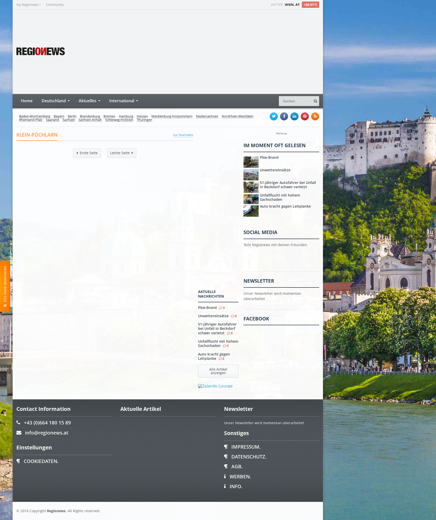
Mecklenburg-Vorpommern (172, 116)
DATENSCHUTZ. (248, 456)
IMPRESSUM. (246, 446)
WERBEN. (240, 476)
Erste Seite (89, 152)
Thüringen (144, 120)
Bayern (59, 116)
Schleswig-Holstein (119, 120)
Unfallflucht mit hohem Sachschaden (218, 343)
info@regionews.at (46, 432)
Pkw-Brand (207, 307)
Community (55, 4)
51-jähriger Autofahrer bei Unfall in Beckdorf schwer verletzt (217, 328)
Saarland (52, 120)
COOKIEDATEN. (41, 461)
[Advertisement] (224, 51)
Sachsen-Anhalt (90, 120)
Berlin (72, 116)
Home (27, 101)
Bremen (109, 116)
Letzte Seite (120, 152)
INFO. (236, 486)
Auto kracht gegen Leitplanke (214, 356)
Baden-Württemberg (34, 116)
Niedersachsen (207, 116)
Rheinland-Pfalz (30, 120)
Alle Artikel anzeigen (218, 371)
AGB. (237, 466)
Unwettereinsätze (213, 315)
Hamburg (126, 116)
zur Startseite (183, 135)
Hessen (142, 116)
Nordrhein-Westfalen (237, 116)
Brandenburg (90, 116)
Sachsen (69, 120)
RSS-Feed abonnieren (5, 285)
